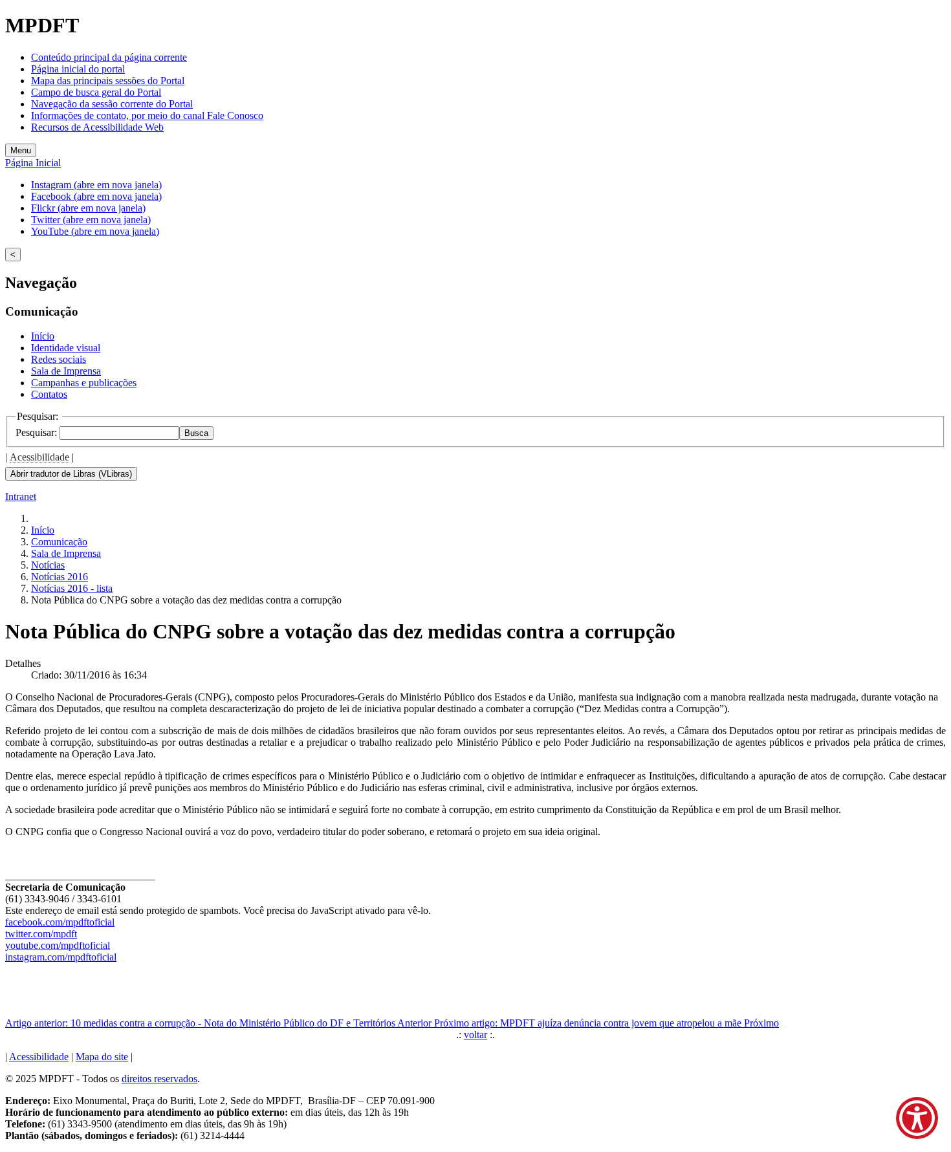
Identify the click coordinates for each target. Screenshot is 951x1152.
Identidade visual (65, 347)
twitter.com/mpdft (41, 933)
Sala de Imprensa (66, 370)
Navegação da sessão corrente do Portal (112, 103)
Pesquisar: (38, 432)
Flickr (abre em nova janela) (88, 207)
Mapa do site (102, 1056)
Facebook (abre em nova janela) (96, 196)
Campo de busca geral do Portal (96, 92)
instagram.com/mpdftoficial (60, 956)
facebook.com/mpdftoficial (60, 922)
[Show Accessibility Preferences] (917, 1118)
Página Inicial (33, 162)
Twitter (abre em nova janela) (91, 219)
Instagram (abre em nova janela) (96, 184)
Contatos (49, 394)
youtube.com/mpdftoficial (57, 945)
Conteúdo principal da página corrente (109, 57)
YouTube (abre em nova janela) (95, 231)
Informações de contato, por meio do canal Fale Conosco (147, 115)
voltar (475, 1034)
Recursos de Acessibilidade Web (97, 127)
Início (42, 336)
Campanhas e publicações (84, 382)
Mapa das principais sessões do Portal (107, 80)
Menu (20, 150)
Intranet (20, 496)
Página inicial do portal (78, 68)
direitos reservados (159, 1078)
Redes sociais (58, 359)
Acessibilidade (39, 456)
